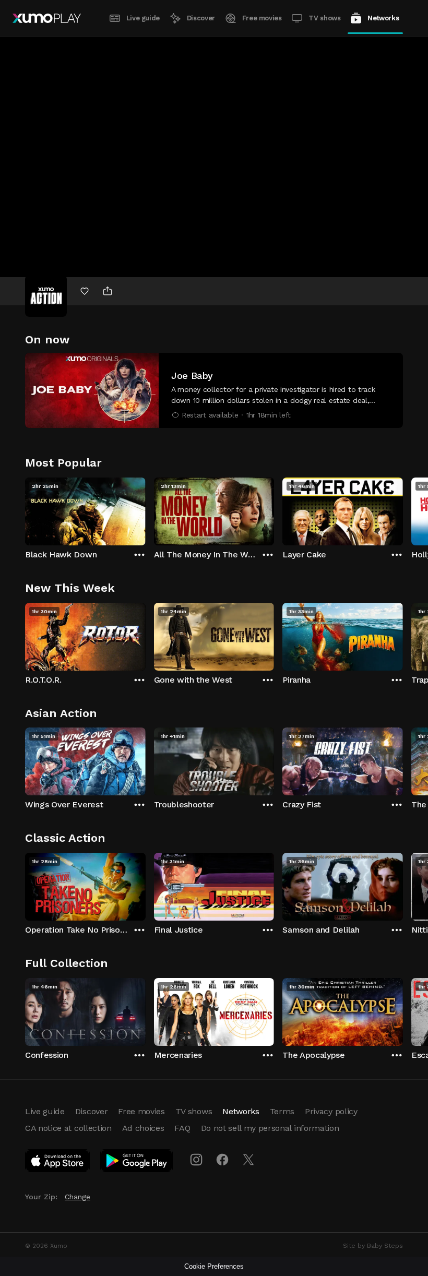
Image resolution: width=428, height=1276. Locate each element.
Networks (383, 18)
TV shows (324, 18)
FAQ (182, 1128)
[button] (214, 390)
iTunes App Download (58, 1162)
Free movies (262, 18)
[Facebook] (222, 1159)
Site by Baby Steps (373, 1245)
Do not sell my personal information (270, 1128)
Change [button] (77, 1196)
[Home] (47, 18)
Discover (201, 18)
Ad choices (143, 1128)
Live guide (143, 18)
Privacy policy (331, 1111)
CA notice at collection (68, 1128)
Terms (282, 1111)
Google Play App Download (137, 1162)
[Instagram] (196, 1159)
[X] (248, 1159)
